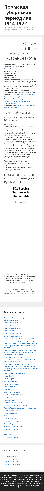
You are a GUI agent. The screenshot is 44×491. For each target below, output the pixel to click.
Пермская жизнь (10, 400)
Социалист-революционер (13, 421)
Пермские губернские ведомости (15, 405)
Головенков (18, 95)
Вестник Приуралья (11, 323)
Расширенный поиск (11, 456)
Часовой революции (11, 437)
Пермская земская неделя (13, 403)
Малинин (32, 95)
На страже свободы (11, 384)
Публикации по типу (11, 461)
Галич (28, 99)
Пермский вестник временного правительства (20, 408)
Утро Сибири (8, 434)
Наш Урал (7, 389)
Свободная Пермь (10, 413)
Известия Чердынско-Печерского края (17, 373)
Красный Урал (15, 69)
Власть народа (9, 325)
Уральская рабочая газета (13, 427)
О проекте (14, 44)
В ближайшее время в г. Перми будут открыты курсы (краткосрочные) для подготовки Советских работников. (19, 293)
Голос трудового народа (12, 333)
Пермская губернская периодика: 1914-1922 (18, 15)
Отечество (8, 397)
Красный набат (9, 376)
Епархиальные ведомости (13, 336)
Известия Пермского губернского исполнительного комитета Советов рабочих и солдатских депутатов (20, 359)
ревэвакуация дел (17, 107)
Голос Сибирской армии (12, 328)
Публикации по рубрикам (13, 464)
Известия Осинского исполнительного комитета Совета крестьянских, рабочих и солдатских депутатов (21, 345)
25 (18, 73)
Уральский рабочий (11, 429)
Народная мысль (10, 387)
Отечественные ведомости (13, 395)
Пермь (13, 103)
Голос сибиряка (9, 331)
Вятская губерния (19, 99)
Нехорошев (14, 97)
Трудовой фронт (10, 424)
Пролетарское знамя (11, 411)
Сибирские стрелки (10, 416)
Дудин (26, 95)
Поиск (4, 44)
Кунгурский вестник (11, 381)
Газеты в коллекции (26, 38)
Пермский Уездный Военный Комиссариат (19, 289)
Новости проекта (8, 38)
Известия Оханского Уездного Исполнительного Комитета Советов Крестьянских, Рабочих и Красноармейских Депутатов (21, 352)
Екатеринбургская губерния (13, 101)
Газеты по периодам (11, 459)
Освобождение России (12, 392)
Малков (7, 97)
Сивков (21, 97)
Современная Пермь (11, 419)
